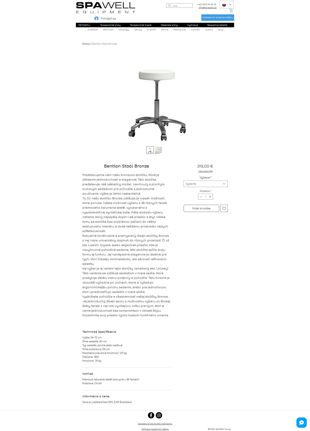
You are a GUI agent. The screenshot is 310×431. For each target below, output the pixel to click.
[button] (231, 10)
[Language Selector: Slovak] (227, 5)
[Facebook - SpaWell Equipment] (151, 415)
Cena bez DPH (205, 171)
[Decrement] (201, 196)
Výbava (205, 177)
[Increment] (210, 196)
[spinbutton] (205, 196)
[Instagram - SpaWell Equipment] (159, 415)
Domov (86, 43)
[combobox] (206, 184)
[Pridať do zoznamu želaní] (224, 208)
